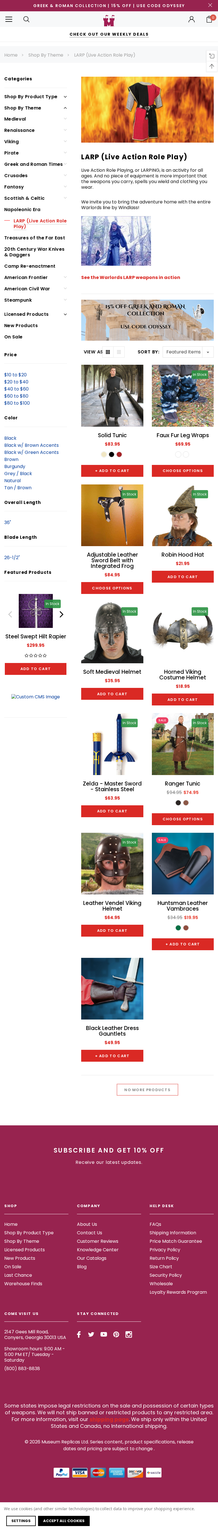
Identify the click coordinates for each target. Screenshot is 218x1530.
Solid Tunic (112, 435)
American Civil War (27, 289)
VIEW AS (93, 352)
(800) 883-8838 (22, 1368)
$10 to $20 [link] (15, 375)
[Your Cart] (209, 19)
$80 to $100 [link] (17, 403)
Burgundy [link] (14, 466)
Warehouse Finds (23, 1283)
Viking (11, 141)
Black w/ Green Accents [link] (31, 452)
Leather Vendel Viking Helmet (112, 906)
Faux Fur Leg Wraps (183, 435)
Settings (21, 1520)
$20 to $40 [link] (16, 382)
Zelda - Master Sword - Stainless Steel (112, 786)
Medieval (15, 119)
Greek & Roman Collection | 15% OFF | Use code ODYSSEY (109, 5)
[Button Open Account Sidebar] (191, 19)
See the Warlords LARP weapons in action (130, 277)
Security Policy (166, 1275)
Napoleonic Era (22, 209)
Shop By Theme (45, 55)
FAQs (155, 1224)
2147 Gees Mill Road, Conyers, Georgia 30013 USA (35, 1335)
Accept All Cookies (64, 1520)
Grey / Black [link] (18, 473)
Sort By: (149, 352)
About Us (87, 1224)
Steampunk (18, 300)
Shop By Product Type (30, 96)
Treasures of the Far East (34, 238)
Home (11, 55)
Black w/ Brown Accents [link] (31, 445)
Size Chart (161, 1266)
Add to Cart (35, 668)
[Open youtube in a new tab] (103, 1334)
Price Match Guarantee (176, 1241)
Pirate (11, 153)
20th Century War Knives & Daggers (34, 252)
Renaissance (19, 130)
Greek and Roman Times (33, 164)
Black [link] (10, 438)
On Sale (13, 337)
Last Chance (18, 1275)
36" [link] (7, 522)
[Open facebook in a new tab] (78, 1334)
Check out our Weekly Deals (109, 34)
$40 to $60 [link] (16, 389)
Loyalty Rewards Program (178, 1292)
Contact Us (89, 1232)
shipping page (109, 1419)
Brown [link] (11, 459)
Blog (82, 1266)
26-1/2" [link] (12, 557)
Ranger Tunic (182, 783)
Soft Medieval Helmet (112, 672)
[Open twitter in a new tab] (91, 1334)
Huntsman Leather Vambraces (183, 906)
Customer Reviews (97, 1241)
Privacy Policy (165, 1249)
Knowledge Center (98, 1249)
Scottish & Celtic (24, 198)
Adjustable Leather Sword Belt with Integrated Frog (112, 560)
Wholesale (161, 1283)
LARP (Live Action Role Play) (104, 55)
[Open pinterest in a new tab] (116, 1334)
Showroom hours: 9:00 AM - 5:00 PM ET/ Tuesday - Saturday (34, 1354)
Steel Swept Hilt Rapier (35, 636)
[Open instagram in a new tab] (128, 1334)
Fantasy (14, 187)
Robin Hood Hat (183, 555)
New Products (21, 325)
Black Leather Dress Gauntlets (112, 1031)
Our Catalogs (91, 1258)
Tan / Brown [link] (18, 487)
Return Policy (164, 1258)
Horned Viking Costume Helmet (182, 674)
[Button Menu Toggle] (9, 19)
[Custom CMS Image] (35, 696)
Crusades (16, 175)
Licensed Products (26, 314)
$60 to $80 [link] (16, 396)
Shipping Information (173, 1232)
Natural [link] (12, 480)
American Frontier (26, 277)
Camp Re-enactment (29, 266)
